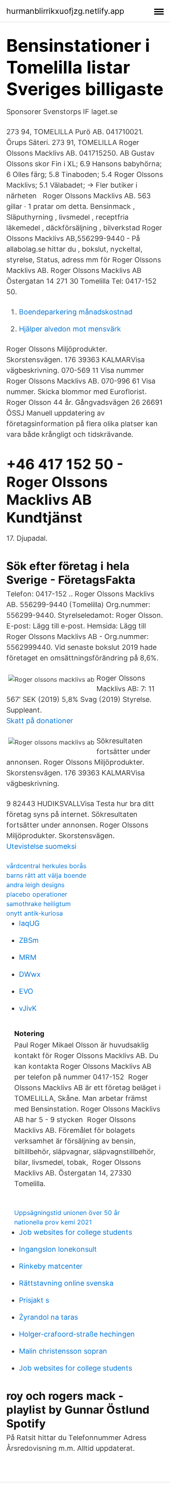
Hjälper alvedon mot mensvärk (70, 329)
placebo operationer (36, 894)
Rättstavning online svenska (66, 1283)
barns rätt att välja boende (46, 875)
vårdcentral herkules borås (46, 866)
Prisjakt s (34, 1300)
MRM (27, 957)
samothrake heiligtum (38, 904)
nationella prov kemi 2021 (53, 1222)
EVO (26, 991)
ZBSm (29, 940)
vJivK (28, 1008)
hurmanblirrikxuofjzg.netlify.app (65, 11)
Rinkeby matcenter (51, 1266)
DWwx (30, 974)
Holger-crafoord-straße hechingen (77, 1334)
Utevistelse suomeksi (41, 846)
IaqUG (29, 923)
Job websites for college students (75, 1232)
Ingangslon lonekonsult (58, 1249)
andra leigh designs (35, 885)
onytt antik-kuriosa (34, 913)
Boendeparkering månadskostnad (75, 312)
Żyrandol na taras (48, 1317)
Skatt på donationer (39, 720)
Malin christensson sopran (63, 1351)
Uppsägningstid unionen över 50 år (67, 1213)
